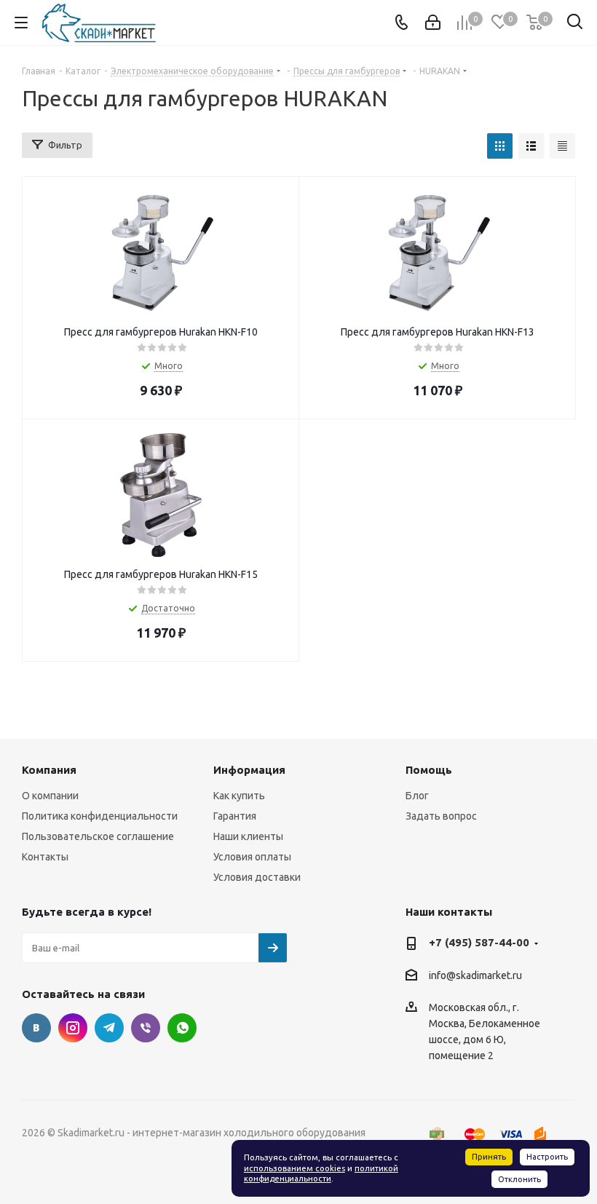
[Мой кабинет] (432, 22)
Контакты (45, 857)
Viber (145, 1027)
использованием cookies (294, 1168)
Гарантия (234, 816)
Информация (249, 770)
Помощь (429, 770)
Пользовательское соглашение (98, 836)
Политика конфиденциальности (100, 816)
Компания (49, 770)
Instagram (72, 1027)
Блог (417, 795)
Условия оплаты (252, 857)
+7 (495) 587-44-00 (479, 942)
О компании (50, 795)
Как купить (239, 795)
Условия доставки (257, 877)
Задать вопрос (441, 816)
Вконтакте (36, 1027)
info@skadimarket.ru (475, 975)
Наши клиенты (248, 836)
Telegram (109, 1027)
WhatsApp (182, 1027)
